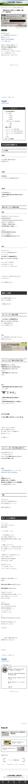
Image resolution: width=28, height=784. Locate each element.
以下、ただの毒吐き (9, 138)
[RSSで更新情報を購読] (11, 687)
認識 (11, 123)
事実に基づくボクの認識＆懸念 (13, 121)
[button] (25, 410)
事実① (11, 115)
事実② (11, 117)
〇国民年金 (5, 30)
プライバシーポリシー (14, 779)
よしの (9, 667)
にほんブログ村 (5, 103)
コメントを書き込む (14, 760)
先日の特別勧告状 (9, 39)
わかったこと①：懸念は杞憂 (13, 129)
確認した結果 (8, 127)
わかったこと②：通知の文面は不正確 (15, 131)
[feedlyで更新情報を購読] (9, 687)
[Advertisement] (14, 80)
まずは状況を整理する (10, 111)
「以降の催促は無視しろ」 (7, 470)
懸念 (11, 125)
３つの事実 (9, 113)
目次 (12, 108)
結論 (7, 136)
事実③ (11, 119)
